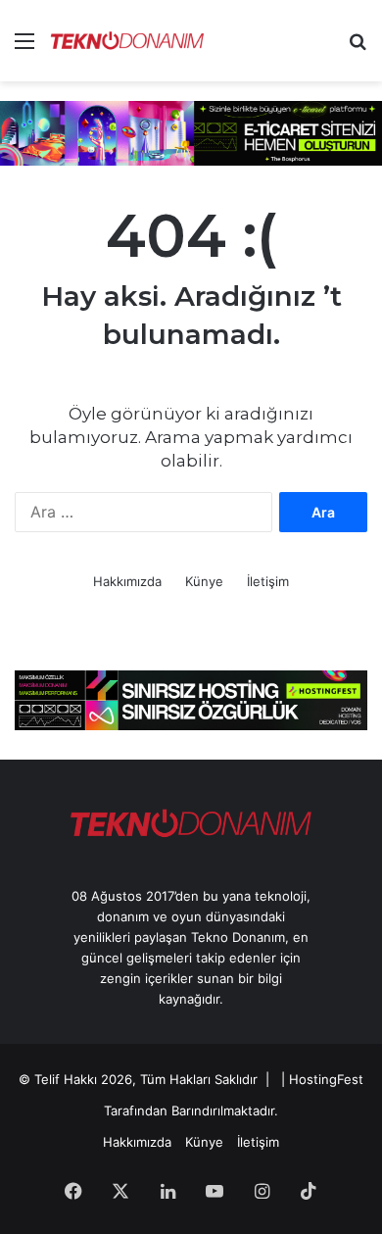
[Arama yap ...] (357, 47)
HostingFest (326, 1079)
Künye (204, 581)
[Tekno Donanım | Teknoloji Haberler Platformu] (127, 41)
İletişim (268, 581)
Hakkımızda (127, 581)
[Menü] (24, 47)
